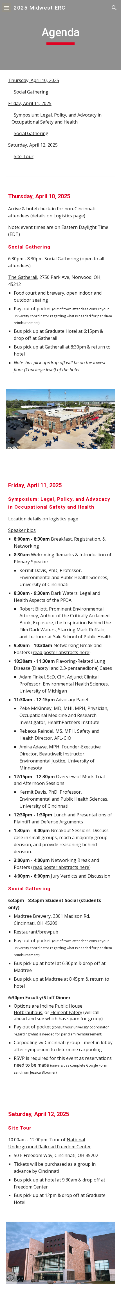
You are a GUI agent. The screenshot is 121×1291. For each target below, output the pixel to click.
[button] (7, 7)
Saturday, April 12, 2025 (33, 145)
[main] (60, 35)
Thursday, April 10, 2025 (33, 80)
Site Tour (23, 156)
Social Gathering (31, 92)
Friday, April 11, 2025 (29, 103)
